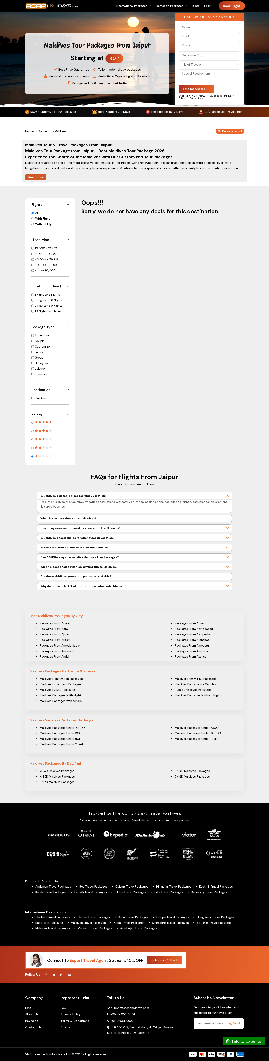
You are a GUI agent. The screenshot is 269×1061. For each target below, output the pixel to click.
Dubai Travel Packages (133, 917)
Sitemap (66, 1027)
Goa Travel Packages (93, 887)
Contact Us (33, 1027)
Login (207, 6)
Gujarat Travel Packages (131, 887)
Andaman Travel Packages (53, 887)
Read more (35, 177)
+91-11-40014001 (122, 1014)
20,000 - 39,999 (46, 254)
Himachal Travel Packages (173, 887)
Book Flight (232, 6)
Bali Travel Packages (49, 923)
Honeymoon (43, 363)
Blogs (195, 6)
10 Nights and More (48, 311)
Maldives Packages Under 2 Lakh (62, 744)
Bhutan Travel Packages (94, 917)
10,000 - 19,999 (46, 248)
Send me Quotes (194, 89)
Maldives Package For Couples (195, 684)
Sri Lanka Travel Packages (214, 923)
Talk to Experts (245, 1041)
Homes (30, 131)
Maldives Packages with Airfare (61, 701)
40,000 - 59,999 (47, 259)
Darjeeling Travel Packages (209, 892)
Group (39, 358)
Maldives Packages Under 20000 (198, 728)
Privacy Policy (71, 1014)
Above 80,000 (45, 270)
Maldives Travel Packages (88, 923)
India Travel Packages (168, 892)
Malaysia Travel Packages (52, 928)
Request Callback (166, 960)
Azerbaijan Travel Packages (138, 928)
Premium (41, 374)
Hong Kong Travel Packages (215, 917)
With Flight (42, 219)
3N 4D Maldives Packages (192, 771)
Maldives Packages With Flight (60, 695)
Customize (42, 347)
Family (39, 352)
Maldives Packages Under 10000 (62, 728)
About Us (31, 1014)
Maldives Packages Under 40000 (198, 733)
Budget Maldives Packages (193, 690)
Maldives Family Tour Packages (196, 679)
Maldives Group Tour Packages (61, 684)
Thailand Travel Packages (52, 917)
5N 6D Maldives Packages (192, 776)
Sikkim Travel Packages (130, 892)
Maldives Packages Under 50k (60, 739)
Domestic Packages (169, 6)
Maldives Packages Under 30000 (63, 733)
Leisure (40, 369)
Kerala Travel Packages (51, 892)
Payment (31, 1021)
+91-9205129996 (122, 1021)
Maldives (41, 398)
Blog (28, 1008)
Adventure (42, 335)
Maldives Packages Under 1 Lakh (196, 739)
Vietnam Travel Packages (95, 928)
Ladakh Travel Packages (90, 892)
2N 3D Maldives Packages (57, 771)
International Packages (131, 6)
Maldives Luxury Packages (57, 690)
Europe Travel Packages (172, 917)
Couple (40, 341)
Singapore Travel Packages (170, 923)
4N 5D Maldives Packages (57, 776)
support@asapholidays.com (130, 1008)
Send (236, 1023)
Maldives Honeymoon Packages (61, 679)
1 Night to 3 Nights (47, 295)
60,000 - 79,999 (46, 265)
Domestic (44, 131)
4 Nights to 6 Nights (49, 300)
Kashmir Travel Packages (216, 887)
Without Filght (45, 224)
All (36, 213)
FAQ (63, 1008)
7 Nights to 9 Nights (48, 306)
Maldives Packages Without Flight (198, 695)
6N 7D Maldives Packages (57, 782)
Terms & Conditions (75, 1021)
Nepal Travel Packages (129, 923)
